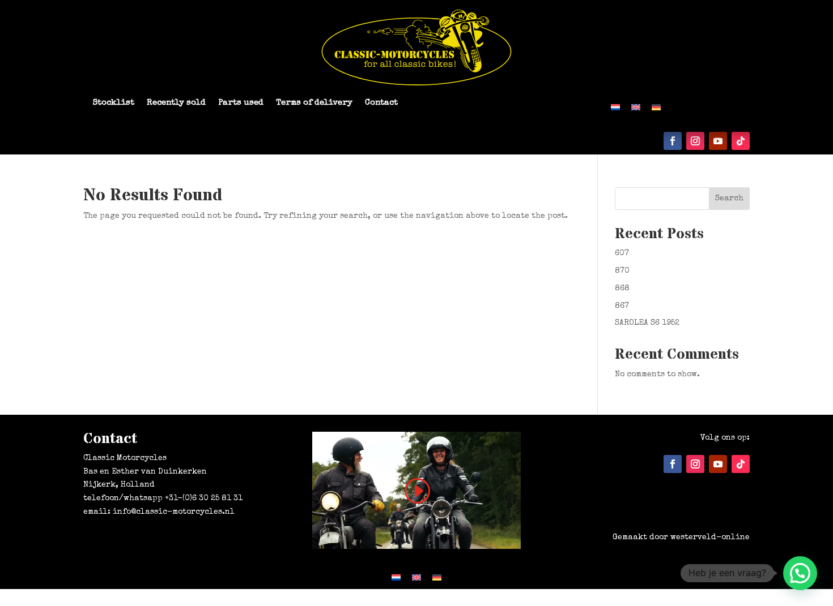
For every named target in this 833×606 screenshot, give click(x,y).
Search (729, 199)
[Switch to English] (636, 107)
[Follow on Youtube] (718, 141)
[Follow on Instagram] (695, 141)
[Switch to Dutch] (615, 107)
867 (622, 306)
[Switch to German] (656, 107)
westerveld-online (710, 537)
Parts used (241, 103)
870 (622, 271)
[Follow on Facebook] (673, 141)
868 (622, 289)
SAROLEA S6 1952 (647, 323)
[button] (800, 573)
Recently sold (176, 103)
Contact (381, 103)
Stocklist (113, 103)
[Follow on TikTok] (741, 141)
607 (622, 253)
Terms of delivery (314, 103)
